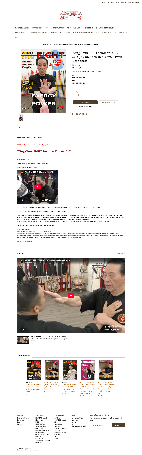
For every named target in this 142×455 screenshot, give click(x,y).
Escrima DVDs (58, 434)
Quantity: (75, 92)
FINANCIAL (53, 33)
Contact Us (123, 33)
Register (131, 2)
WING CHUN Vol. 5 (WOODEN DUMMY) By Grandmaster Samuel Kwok (51, 386)
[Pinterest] (86, 114)
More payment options (85, 107)
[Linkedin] (83, 114)
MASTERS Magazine (21, 28)
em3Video (57, 418)
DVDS (46, 28)
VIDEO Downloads (73, 28)
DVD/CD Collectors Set (60, 432)
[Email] (77, 114)
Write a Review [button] (96, 71)
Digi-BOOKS (89, 28)
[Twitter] (80, 114)
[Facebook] (73, 114)
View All (56, 438)
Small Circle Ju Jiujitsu (60, 428)
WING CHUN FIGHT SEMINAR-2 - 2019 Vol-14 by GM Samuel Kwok (33, 388)
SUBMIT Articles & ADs (39, 33)
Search (102, 2)
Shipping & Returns (109, 33)
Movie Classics (20, 33)
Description (22, 128)
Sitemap (19, 424)
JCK (55, 436)
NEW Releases (37, 28)
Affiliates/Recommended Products (86, 33)
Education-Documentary (105, 28)
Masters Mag (58, 424)
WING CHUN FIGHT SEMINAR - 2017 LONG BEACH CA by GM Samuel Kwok (69, 388)
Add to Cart (34, 371)
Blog (16, 37)
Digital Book (57, 426)
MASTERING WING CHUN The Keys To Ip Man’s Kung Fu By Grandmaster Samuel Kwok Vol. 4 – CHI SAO (106, 388)
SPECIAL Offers (58, 28)
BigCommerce (27, 448)
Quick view (34, 368)
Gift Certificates (113, 2)
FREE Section (65, 33)
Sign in (123, 2)
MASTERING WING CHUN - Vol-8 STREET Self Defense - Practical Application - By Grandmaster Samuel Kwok (88, 388)
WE (55, 422)
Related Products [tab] (24, 355)
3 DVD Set (57, 430)
